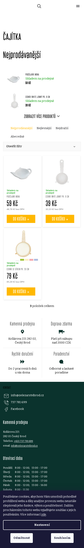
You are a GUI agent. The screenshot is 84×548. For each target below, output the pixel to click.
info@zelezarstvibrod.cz (27, 395)
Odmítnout (21, 538)
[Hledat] (38, 6)
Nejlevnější (44, 128)
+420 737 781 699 (23, 441)
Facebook (17, 409)
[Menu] (78, 6)
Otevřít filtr (14, 146)
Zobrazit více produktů (40, 116)
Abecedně (17, 136)
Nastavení (42, 525)
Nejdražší (62, 128)
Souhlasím (62, 538)
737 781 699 (19, 402)
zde (43, 514)
